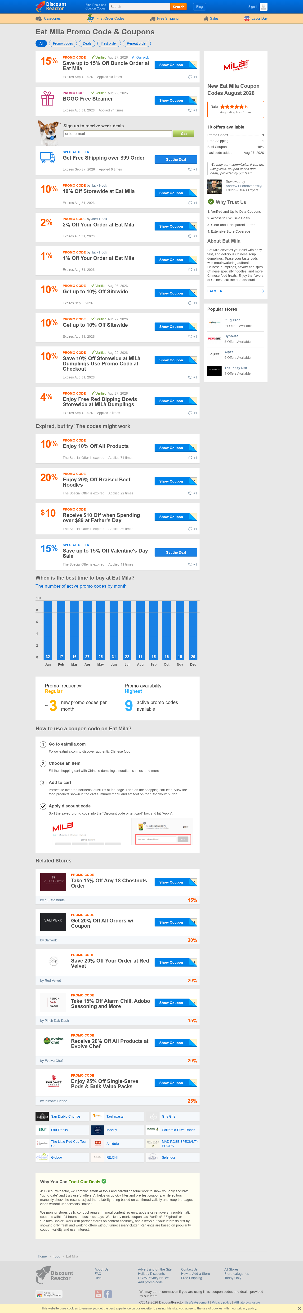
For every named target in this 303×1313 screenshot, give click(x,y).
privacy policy (246, 1308)
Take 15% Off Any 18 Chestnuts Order (109, 883)
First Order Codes (111, 18)
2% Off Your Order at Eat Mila (98, 225)
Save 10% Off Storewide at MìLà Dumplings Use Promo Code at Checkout (101, 363)
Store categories (236, 1274)
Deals (87, 43)
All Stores (231, 1269)
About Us (101, 1269)
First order (109, 43)
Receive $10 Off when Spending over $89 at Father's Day (101, 517)
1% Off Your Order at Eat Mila (98, 258)
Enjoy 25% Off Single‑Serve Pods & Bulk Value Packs (104, 1083)
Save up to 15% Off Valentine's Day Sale (105, 553)
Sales (214, 18)
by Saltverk (48, 940)
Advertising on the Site (155, 1269)
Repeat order (137, 43)
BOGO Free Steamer (88, 99)
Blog (199, 7)
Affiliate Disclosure (247, 1302)
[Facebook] (108, 1294)
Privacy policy (221, 1302)
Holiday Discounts (151, 1274)
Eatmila (214, 291)
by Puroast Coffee (53, 1101)
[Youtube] (99, 1294)
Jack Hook (99, 185)
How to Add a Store (195, 1274)
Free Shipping (167, 18)
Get (184, 134)
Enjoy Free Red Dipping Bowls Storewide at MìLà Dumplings (100, 401)
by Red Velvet (50, 980)
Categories (52, 18)
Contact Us (189, 1269)
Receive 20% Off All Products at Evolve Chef (109, 1043)
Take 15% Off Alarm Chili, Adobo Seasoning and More (110, 1003)
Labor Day (260, 18)
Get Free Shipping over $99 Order (104, 158)
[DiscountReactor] (51, 6)
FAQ (98, 1274)
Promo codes (63, 43)
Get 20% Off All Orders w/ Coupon (102, 923)
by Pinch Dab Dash (54, 1021)
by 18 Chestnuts (52, 900)
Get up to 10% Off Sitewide (95, 292)
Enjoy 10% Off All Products (96, 446)
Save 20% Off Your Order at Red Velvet (110, 963)
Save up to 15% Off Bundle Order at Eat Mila (106, 65)
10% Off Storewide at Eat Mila (99, 191)
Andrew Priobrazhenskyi (244, 186)
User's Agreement (197, 1302)
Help (98, 1278)
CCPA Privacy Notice (153, 1278)
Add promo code (150, 1282)
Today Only (232, 1278)
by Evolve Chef (51, 1061)
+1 (195, 77)
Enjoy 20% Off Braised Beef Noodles (96, 482)
